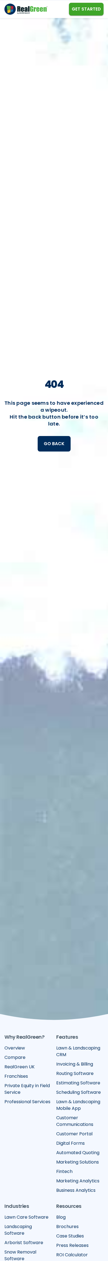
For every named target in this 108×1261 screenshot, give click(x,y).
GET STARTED (86, 9)
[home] (25, 9)
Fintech (64, 1171)
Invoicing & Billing (74, 1064)
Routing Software (75, 1073)
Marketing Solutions (77, 1162)
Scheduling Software (78, 1092)
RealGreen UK (19, 1067)
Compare (14, 1057)
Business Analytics (76, 1190)
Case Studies (70, 1236)
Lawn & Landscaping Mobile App (78, 1105)
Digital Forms (70, 1143)
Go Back (54, 443)
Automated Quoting (77, 1152)
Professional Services (27, 1101)
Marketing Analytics (77, 1181)
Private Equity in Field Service (27, 1088)
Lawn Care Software (26, 1217)
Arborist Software (23, 1242)
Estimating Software (78, 1083)
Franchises (16, 1076)
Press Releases (72, 1245)
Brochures (67, 1226)
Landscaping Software (18, 1229)
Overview (14, 1048)
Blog (61, 1217)
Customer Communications (74, 1121)
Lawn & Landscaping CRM (78, 1051)
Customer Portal (74, 1134)
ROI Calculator (72, 1255)
